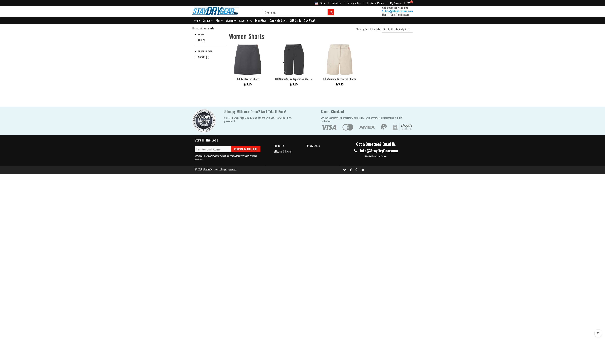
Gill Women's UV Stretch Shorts (339, 79)
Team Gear (260, 20)
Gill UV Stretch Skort (247, 79)
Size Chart (309, 20)
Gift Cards (295, 20)
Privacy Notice (354, 3)
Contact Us (336, 3)
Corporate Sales (278, 20)
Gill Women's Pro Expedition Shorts (293, 79)
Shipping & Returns (375, 3)
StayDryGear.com (211, 169)
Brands (207, 20)
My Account (395, 3)
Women (230, 20)
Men (218, 20)
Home (197, 20)
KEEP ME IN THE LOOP (245, 149)
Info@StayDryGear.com (399, 11)
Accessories (245, 20)
